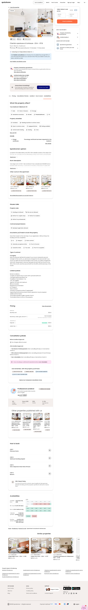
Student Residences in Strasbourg (10, 577)
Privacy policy (29, 588)
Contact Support (49, 593)
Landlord (32, 96)
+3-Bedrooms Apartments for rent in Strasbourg (32, 574)
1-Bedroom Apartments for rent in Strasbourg (52, 571)
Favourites (62, 2)
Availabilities (47, 96)
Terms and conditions (31, 593)
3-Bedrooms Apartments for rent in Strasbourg (10, 574)
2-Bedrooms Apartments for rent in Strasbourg (74, 571)
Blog (9, 593)
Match (47, 2)
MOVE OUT (72, 14)
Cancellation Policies (23, 96)
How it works (54, 2)
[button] (79, 2)
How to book (39, 96)
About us (10, 590)
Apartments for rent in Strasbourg (31, 570)
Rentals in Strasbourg (7, 570)
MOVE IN (59, 14)
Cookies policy (29, 590)
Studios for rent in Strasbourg (73, 573)
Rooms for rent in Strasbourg (51, 573)
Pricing (14, 96)
